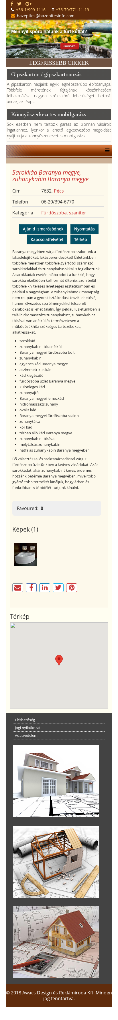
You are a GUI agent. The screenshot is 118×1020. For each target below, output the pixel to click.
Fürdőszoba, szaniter (63, 213)
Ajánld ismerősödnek (43, 228)
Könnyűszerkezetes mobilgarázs (48, 114)
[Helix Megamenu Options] (105, 150)
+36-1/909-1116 (31, 9)
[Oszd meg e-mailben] (17, 587)
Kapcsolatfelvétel (47, 239)
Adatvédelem (26, 735)
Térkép (80, 239)
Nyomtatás (84, 228)
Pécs (59, 191)
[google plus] (28, 4)
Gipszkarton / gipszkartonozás (46, 74)
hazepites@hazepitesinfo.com (45, 15)
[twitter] (19, 4)
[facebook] (12, 4)
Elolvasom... (70, 45)
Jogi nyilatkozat (28, 727)
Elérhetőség (25, 719)
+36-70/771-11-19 (72, 9)
